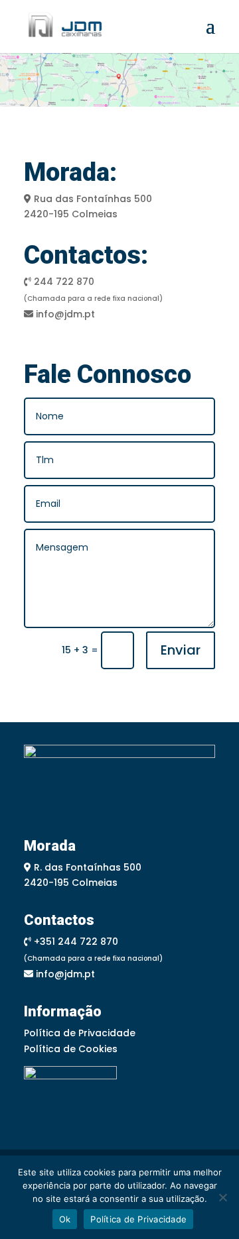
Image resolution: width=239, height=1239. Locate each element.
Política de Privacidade (79, 1033)
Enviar (180, 650)
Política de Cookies (71, 1048)
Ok (65, 1219)
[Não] (222, 1197)
